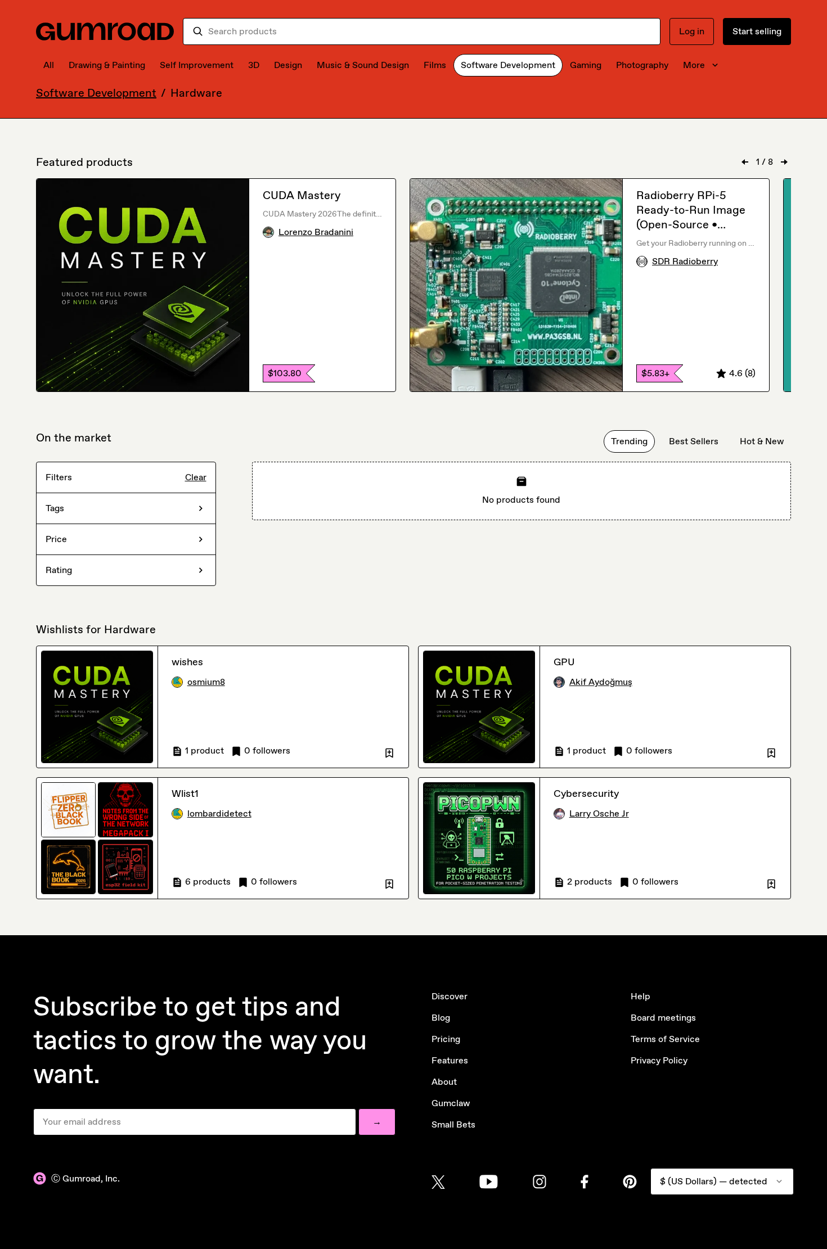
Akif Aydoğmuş (600, 682)
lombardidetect (219, 813)
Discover (450, 996)
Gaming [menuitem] (585, 65)
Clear (195, 477)
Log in (691, 31)
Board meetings (663, 1017)
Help (640, 996)
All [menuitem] (48, 65)
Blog (441, 1017)
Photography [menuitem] (642, 65)
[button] (389, 751)
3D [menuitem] (253, 65)
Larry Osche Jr (599, 813)
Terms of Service (665, 1039)
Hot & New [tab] (762, 441)
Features (450, 1060)
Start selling (756, 31)
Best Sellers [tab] (693, 441)
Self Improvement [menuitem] (196, 65)
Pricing (446, 1039)
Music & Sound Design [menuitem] (363, 65)
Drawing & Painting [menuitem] (107, 65)
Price (56, 539)
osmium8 (206, 682)
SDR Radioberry (685, 261)
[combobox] (429, 31)
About (444, 1081)
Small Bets (453, 1124)
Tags (55, 508)
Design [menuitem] (288, 65)
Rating (59, 570)
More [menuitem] (694, 65)
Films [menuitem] (435, 65)
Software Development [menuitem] (508, 65)
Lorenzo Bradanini (315, 232)
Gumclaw (451, 1103)
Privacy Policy (659, 1060)
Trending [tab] (629, 441)
